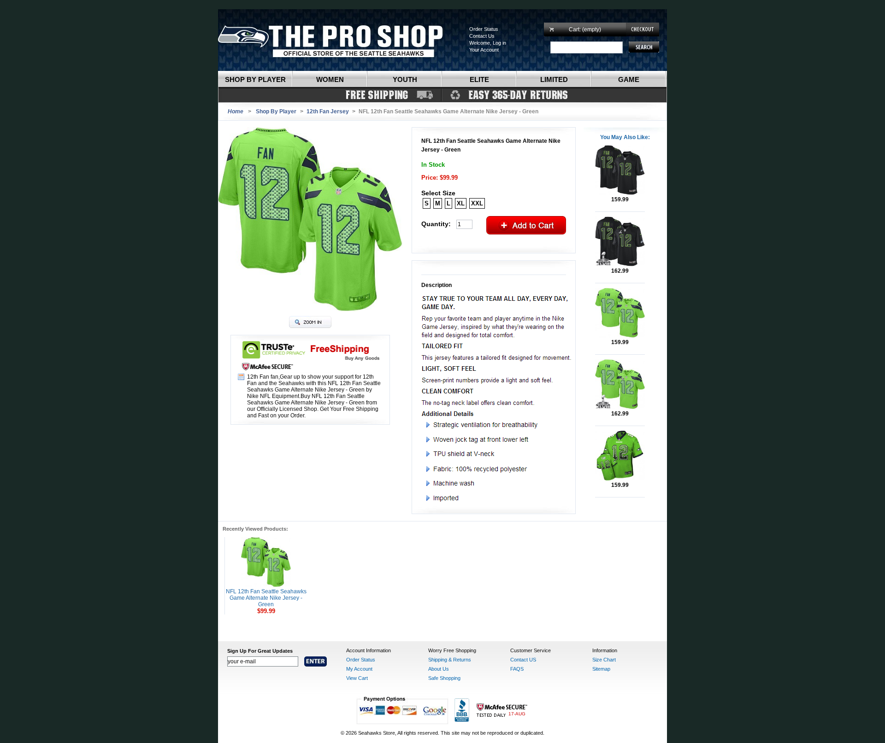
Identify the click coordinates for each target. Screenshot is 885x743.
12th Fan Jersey (328, 111)
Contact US (523, 659)
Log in (499, 43)
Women (330, 79)
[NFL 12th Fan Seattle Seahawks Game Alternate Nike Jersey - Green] (266, 585)
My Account (359, 669)
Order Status (483, 29)
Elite (479, 79)
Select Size (438, 193)
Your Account (484, 50)
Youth (405, 79)
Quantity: (436, 224)
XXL (477, 203)
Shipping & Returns (449, 659)
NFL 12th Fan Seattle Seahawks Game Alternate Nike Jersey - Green (266, 598)
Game (628, 79)
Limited (554, 79)
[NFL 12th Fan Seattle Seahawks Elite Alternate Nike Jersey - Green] (620, 336)
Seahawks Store (339, 40)
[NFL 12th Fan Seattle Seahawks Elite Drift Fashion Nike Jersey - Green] (620, 478)
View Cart (357, 678)
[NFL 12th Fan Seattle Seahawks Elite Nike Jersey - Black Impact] (620, 193)
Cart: (585, 29)
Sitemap (601, 669)
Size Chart (604, 659)
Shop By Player (276, 111)
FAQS (517, 669)
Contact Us (482, 36)
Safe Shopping (444, 678)
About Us (438, 669)
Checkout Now (642, 29)
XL (461, 203)
